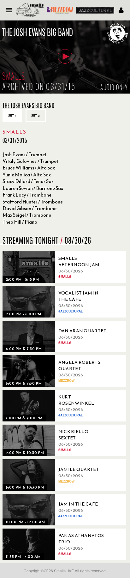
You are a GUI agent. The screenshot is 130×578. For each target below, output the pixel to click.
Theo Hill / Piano (20, 222)
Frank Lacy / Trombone (27, 194)
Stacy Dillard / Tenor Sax (28, 181)
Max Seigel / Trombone (27, 215)
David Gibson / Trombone (29, 208)
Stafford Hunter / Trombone (33, 201)
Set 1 (12, 115)
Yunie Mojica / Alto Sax (27, 174)
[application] (65, 57)
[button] (65, 56)
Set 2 (35, 115)
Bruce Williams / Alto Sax (29, 167)
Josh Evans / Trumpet (25, 154)
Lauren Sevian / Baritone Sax (33, 188)
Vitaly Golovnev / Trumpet (30, 161)
